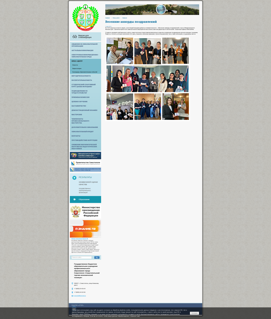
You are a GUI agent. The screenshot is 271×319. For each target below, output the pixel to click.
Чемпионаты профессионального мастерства (80, 121)
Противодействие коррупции (84, 140)
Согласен (194, 313)
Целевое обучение (79, 102)
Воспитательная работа (82, 80)
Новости (75, 65)
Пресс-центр (77, 61)
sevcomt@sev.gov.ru (80, 295)
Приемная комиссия (80, 97)
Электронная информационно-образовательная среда (85, 56)
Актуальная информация (82, 50)
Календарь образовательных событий (84, 72)
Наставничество (79, 106)
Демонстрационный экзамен (84, 110)
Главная (107, 17)
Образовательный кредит (83, 132)
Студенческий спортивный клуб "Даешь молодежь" (84, 86)
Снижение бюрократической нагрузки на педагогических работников (84, 147)
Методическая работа (81, 76)
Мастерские (77, 115)
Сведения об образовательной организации (84, 45)
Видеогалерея (76, 68)
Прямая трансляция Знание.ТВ (79, 238)
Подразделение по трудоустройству (80, 92)
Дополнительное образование (85, 127)
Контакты (76, 136)
